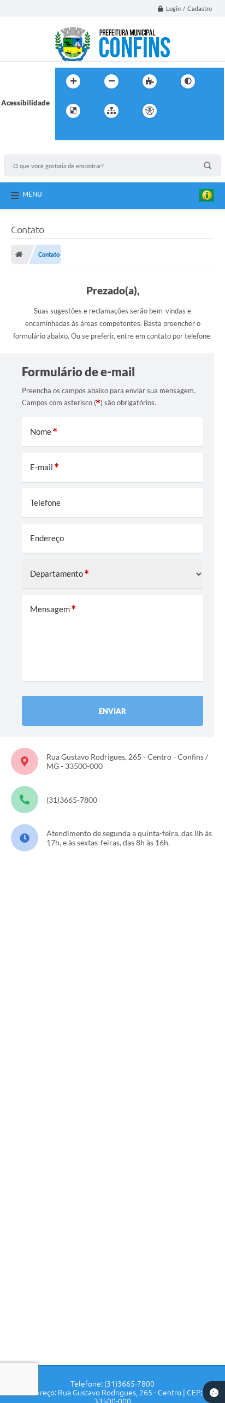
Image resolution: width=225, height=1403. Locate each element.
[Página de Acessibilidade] (150, 111)
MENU (32, 194)
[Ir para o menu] (205, 110)
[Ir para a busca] (66, 133)
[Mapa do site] (111, 111)
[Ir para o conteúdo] (181, 110)
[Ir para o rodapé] (90, 133)
